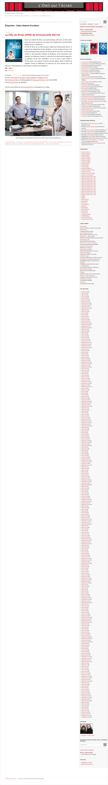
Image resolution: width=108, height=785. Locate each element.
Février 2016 (84, 496)
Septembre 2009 (85, 622)
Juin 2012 (83, 568)
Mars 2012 (84, 573)
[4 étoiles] (18, 75)
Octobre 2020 (84, 404)
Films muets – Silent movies (87, 236)
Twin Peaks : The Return (87, 99)
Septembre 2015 (85, 504)
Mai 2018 (83, 452)
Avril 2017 (83, 473)
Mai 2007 (83, 668)
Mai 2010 (83, 609)
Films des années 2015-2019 (39, 142)
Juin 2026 (83, 293)
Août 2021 (83, 388)
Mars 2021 (84, 396)
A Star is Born (84, 62)
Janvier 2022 (84, 380)
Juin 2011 (83, 587)
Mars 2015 (84, 514)
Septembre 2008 (85, 641)
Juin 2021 (83, 391)
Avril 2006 (84, 689)
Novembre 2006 (85, 677)
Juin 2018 (83, 450)
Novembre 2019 (85, 422)
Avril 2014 (83, 532)
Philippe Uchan (43, 77)
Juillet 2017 (84, 468)
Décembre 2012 (85, 558)
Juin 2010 (83, 607)
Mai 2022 (83, 373)
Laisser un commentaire (52, 143)
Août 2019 (83, 427)
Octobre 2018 (84, 444)
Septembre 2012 (85, 563)
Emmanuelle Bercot (39, 80)
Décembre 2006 (85, 676)
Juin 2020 (83, 411)
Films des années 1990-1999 (88, 191)
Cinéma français (27, 142)
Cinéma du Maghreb (86, 168)
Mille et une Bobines (85, 252)
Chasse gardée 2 (85, 73)
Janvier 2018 (84, 458)
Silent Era (82, 282)
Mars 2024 (84, 337)
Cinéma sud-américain (87, 175)
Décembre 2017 (85, 460)
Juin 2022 (83, 371)
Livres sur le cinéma (86, 217)
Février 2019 (84, 437)
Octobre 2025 (84, 306)
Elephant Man (85, 106)
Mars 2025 (84, 318)
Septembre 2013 (85, 543)
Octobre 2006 (84, 679)
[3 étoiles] (17, 75)
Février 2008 (84, 653)
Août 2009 (84, 623)
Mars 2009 (84, 632)
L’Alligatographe (84, 265)
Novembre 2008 (85, 638)
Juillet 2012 (84, 566)
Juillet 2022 (84, 370)
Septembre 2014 (85, 524)
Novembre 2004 (85, 717)
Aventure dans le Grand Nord (88, 78)
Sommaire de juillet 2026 (87, 83)
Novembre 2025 (85, 304)
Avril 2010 (83, 610)
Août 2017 (83, 466)
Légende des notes (86, 214)
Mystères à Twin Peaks (87, 104)
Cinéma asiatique (85, 156)
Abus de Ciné (83, 229)
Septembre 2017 (85, 465)
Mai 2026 (83, 295)
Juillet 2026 (84, 291)
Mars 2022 (84, 376)
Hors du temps (85, 81)
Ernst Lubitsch (85, 204)
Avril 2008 (84, 650)
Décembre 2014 (85, 519)
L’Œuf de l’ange (85, 76)
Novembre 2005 (85, 697)
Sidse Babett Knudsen (18, 77)
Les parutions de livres (87, 219)
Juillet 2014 (84, 527)
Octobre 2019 (84, 424)
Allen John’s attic (84, 255)
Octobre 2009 (84, 620)
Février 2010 (84, 614)
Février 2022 (84, 378)
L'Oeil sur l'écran (14, 13)
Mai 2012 (83, 569)
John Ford (83, 206)
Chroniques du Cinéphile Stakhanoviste (90, 259)
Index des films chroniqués (87, 750)
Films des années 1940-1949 (88, 183)
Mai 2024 (83, 334)
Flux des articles (86, 762)
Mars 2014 (84, 533)
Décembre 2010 (85, 597)
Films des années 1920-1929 (88, 179)
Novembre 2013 (85, 540)
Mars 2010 (84, 612)
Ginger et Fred (91, 133)
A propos (83, 735)
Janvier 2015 (84, 517)
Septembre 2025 (85, 308)
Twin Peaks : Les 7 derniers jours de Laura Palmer (94, 101)
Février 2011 (84, 594)
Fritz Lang (84, 202)
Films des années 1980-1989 (88, 189)
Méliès (83, 196)
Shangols (82, 262)
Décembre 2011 (85, 578)
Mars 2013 (84, 553)
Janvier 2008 (84, 655)
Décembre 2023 (85, 342)
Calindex (82, 272)
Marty (83, 88)
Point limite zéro (90, 126)
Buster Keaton (85, 199)
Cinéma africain (85, 152)
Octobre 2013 (84, 542)
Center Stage (84, 111)
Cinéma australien (86, 158)
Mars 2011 (83, 592)
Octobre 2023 (84, 345)
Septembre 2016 (85, 484)
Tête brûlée (84, 85)
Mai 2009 (83, 628)
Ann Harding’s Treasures (86, 233)
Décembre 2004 (85, 715)
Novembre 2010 (85, 599)
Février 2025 (84, 319)
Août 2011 (83, 584)
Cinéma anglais (85, 155)
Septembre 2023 (85, 347)
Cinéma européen (85, 161)
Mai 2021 (83, 393)
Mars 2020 (84, 416)
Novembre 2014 (85, 520)
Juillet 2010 (84, 605)
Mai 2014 (83, 530)
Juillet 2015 (84, 507)
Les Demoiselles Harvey (87, 108)
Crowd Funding (85, 215)
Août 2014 (83, 525)
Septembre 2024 (85, 327)
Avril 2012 (83, 571)
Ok (105, 21)
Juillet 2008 (84, 645)
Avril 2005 (84, 709)
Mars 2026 (84, 298)
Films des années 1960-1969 (88, 186)
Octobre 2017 (84, 463)
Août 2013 (83, 545)
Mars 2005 (84, 710)
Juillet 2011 (84, 586)
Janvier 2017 (84, 478)
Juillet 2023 (84, 350)
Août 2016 (83, 486)
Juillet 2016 (84, 488)
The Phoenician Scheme (87, 96)
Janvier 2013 (84, 556)
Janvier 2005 (84, 713)
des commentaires (87, 764)
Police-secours (85, 70)
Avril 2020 (84, 414)
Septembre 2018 (85, 445)
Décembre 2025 (85, 303)
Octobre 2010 (84, 601)
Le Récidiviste (84, 71)
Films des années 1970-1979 (88, 188)
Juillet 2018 (84, 448)
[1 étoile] (13, 75)
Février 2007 (84, 673)
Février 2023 (84, 358)
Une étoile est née (85, 63)
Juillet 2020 (84, 409)
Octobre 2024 (84, 326)
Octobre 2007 (84, 659)
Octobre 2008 (84, 640)
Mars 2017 (84, 475)
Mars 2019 (84, 435)
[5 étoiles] (20, 75)
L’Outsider (84, 116)
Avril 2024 (84, 336)
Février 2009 (84, 633)
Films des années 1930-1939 (88, 181)
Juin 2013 (83, 548)
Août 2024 (84, 329)
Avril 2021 (83, 394)
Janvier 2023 (84, 360)
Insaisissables (84, 65)
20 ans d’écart (91, 130)
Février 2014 (84, 535)
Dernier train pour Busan (98, 143)
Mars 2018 (84, 455)
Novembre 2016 (85, 481)
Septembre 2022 (85, 367)
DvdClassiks (83, 226)
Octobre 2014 (84, 522)
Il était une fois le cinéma (86, 246)
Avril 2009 (84, 630)
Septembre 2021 (85, 386)
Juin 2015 (83, 509)
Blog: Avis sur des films (86, 249)
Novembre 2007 (85, 658)
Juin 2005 (83, 705)
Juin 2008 (83, 646)
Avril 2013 (83, 551)
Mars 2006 (84, 691)
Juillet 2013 (84, 547)
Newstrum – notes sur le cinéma (88, 242)
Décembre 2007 (85, 656)
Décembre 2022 (85, 362)
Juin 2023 (83, 352)
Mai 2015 (83, 511)
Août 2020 (84, 407)
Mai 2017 (83, 471)
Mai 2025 (83, 314)
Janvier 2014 (84, 537)
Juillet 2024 (84, 331)
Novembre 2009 (85, 619)
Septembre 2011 (85, 583)
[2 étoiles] (15, 75)
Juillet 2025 (84, 311)
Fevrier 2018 (84, 457)
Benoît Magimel (31, 77)
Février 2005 (84, 712)
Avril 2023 (84, 355)
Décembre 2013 (85, 538)
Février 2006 (84, 692)
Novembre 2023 (85, 344)
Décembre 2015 (85, 499)
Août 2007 (84, 663)
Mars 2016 (84, 494)
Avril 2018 (83, 453)
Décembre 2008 (85, 637)
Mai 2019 (83, 432)
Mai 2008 (83, 648)
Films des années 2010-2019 (88, 194)
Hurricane (84, 112)
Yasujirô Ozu (84, 212)
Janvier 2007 (84, 674)
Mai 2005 (83, 707)
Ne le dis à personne (92, 123)
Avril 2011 (83, 591)
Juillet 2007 (84, 664)
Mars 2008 (84, 651)
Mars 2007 (84, 671)
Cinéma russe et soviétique (88, 173)
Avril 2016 (83, 493)
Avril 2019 (83, 434)
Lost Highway (84, 90)
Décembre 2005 (85, 695)
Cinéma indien (85, 165)
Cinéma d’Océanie (86, 171)
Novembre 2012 (85, 560)
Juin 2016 (83, 489)
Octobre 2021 (84, 385)
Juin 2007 (83, 666)
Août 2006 (84, 682)
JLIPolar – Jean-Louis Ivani (87, 275)
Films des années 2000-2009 (88, 193)
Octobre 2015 (84, 502)
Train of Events (85, 93)
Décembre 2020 (85, 401)
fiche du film (14, 80)
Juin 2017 (83, 470)
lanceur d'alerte (13, 143)
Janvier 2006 (84, 694)
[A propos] (94, 729)
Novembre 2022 (85, 363)
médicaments (28, 143)
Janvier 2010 (84, 615)
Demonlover (84, 91)
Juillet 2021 (84, 389)
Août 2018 (83, 447)
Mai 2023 (83, 353)
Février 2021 (84, 398)
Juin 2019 (83, 430)
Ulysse (83, 67)
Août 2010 (83, 604)
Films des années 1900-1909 (88, 176)
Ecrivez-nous (90, 735)
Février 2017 (84, 476)
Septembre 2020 (85, 406)
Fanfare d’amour (85, 86)
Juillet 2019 (84, 429)
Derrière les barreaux (86, 98)
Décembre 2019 (85, 421)
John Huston (84, 211)
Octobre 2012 (84, 561)
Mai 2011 (83, 589)
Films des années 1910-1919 (88, 178)
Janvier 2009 (84, 635)
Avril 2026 (84, 296)
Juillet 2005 (84, 704)
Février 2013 (84, 555)
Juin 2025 (83, 313)
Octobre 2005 (84, 699)
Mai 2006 (83, 687)
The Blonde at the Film (86, 278)
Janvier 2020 (84, 419)
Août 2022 (83, 368)
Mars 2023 (84, 357)
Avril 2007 (84, 669)
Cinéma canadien (85, 160)
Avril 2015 (83, 512)
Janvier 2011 (84, 596)
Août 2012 (83, 565)
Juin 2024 (83, 332)
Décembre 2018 (85, 440)
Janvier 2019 (84, 439)
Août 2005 (84, 702)
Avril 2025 (84, 316)
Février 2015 (84, 515)
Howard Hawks (85, 209)
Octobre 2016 (84, 483)
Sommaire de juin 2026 (87, 109)
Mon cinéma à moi (84, 239)
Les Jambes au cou (86, 68)
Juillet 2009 (84, 625)
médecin (20, 143)
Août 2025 (83, 309)
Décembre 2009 (85, 617)
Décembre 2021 (85, 381)
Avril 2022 (84, 375)
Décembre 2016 (85, 479)
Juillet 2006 (84, 684)
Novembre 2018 (85, 442)
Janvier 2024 (84, 340)
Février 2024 (84, 339)
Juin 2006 (83, 686)
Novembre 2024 (85, 324)
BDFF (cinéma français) (86, 269)
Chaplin (83, 197)
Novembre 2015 (85, 501)
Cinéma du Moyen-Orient (87, 170)
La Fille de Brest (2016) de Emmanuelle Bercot (32, 34)
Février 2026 (84, 300)
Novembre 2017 (85, 462)
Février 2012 (84, 574)
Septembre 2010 (85, 602)
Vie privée (84, 114)
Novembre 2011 (85, 579)
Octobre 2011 (84, 581)
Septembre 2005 (85, 700)
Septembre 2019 (85, 425)
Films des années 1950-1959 (88, 184)
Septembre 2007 (85, 661)
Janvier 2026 (84, 301)
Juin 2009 (83, 627)
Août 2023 (83, 349)
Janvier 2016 (84, 497)
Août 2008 (84, 643)
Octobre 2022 (84, 365)
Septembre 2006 (85, 681)
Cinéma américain (86, 153)
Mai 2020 (83, 412)
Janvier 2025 (84, 321)
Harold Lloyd (84, 201)
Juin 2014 (83, 529)
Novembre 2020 (85, 403)
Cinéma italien (85, 166)
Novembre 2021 (85, 383)
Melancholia (92, 138)
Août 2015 (83, 506)
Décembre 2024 (85, 322)
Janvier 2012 (84, 576)
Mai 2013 (83, 550)
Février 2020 (84, 417)
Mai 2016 (83, 491)
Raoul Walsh (84, 207)
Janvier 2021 (84, 399)
